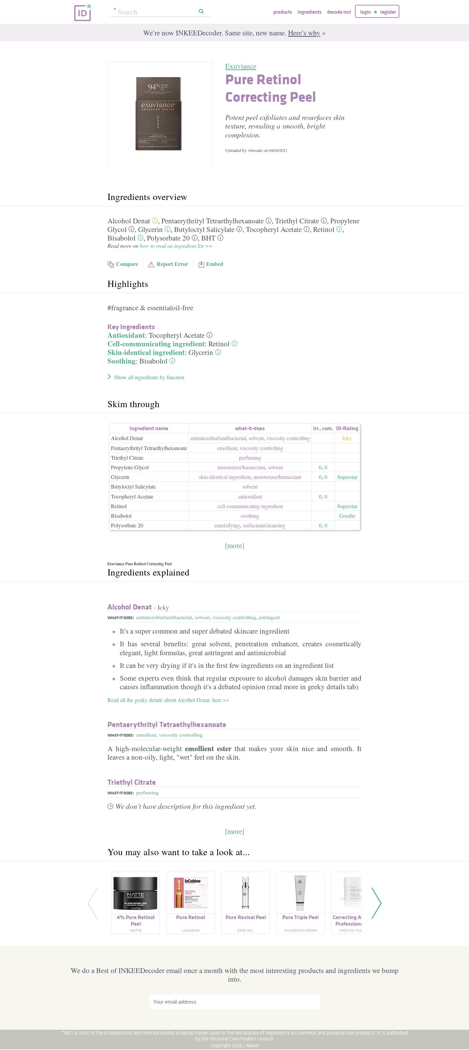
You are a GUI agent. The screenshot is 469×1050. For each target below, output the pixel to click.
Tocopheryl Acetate (274, 229)
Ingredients (309, 11)
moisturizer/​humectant (241, 467)
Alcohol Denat (128, 220)
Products (282, 11)
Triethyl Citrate (297, 220)
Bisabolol (121, 238)
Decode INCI (339, 11)
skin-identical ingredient (225, 476)
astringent (269, 617)
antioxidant (250, 496)
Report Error (172, 264)
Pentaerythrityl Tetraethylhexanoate (212, 220)
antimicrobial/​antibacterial (218, 438)
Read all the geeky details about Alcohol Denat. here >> (168, 699)
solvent (256, 438)
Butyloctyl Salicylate (204, 229)
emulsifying (227, 525)
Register (388, 11)
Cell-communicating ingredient (156, 343)
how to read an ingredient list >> (176, 245)
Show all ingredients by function (149, 377)
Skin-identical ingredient (146, 352)
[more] (234, 545)
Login (365, 11)
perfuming (250, 457)
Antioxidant (126, 335)
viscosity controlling (288, 438)
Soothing (121, 361)
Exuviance (240, 66)
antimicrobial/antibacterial (164, 617)
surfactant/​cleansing (264, 525)
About (252, 1045)
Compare (127, 264)
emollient (227, 447)
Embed (214, 264)
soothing (250, 515)
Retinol (323, 229)
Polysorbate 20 (168, 238)
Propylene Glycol (130, 467)
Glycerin (150, 229)
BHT (208, 238)
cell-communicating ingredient (250, 506)
